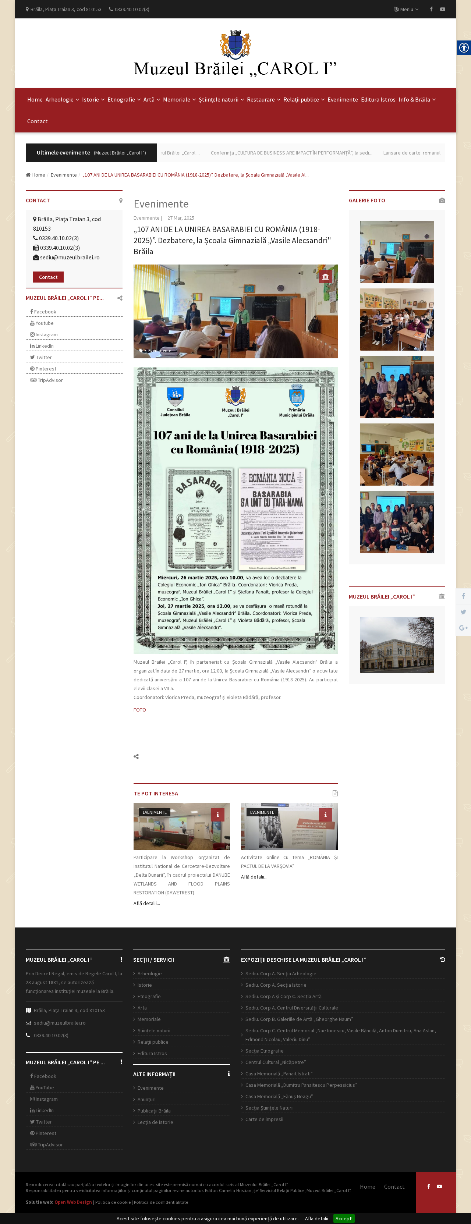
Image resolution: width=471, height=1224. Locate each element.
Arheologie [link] (60, 99)
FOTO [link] (140, 709)
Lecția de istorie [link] (155, 1122)
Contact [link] (37, 121)
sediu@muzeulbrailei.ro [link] (70, 257)
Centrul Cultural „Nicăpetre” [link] (275, 1062)
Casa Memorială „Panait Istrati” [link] (279, 1073)
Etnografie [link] (121, 99)
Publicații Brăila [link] (154, 1110)
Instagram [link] (46, 334)
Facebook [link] (44, 311)
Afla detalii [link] (316, 1218)
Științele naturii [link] (218, 99)
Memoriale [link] (176, 99)
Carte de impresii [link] (264, 1119)
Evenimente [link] (342, 99)
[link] (431, 9)
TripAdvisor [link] (50, 380)
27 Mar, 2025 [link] (180, 217)
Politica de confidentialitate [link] (161, 1202)
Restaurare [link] (261, 99)
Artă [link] (149, 99)
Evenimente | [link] (148, 217)
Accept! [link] (344, 1218)
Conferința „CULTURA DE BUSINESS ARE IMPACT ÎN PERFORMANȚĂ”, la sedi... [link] (271, 152)
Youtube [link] (44, 323)
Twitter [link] (43, 357)
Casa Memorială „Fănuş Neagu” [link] (279, 1096)
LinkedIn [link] (44, 346)
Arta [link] (142, 1007)
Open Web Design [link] (73, 1202)
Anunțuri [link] (147, 1099)
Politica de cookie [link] (113, 1202)
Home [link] (35, 99)
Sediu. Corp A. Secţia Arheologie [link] (280, 973)
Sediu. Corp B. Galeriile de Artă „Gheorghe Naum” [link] (299, 1019)
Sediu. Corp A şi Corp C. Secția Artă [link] (283, 996)
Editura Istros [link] (378, 99)
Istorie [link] (90, 99)
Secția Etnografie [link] (264, 1050)
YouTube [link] (44, 1087)
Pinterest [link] (45, 368)
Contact (48, 277)
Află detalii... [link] (147, 903)
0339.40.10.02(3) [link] (51, 1035)
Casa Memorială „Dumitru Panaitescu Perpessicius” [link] (301, 1085)
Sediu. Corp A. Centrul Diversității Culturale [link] (291, 1007)
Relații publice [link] (301, 99)
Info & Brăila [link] (414, 99)
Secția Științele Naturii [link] (269, 1107)
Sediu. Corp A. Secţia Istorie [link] (276, 985)
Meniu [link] (406, 9)
